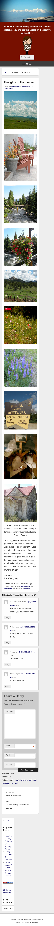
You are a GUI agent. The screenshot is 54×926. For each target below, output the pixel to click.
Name (8, 745)
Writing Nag (26, 86)
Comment (10, 711)
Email (8, 755)
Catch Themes (33, 922)
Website (9, 764)
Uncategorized (26, 586)
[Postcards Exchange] (8, 883)
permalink (26, 588)
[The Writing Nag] (27, 20)
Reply (7, 617)
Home (6, 72)
